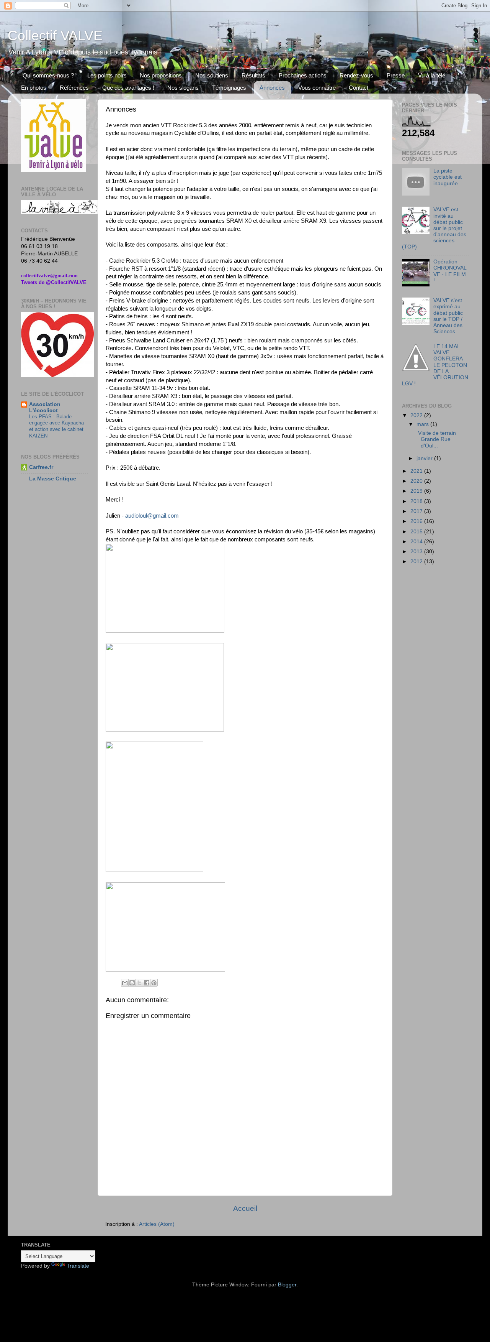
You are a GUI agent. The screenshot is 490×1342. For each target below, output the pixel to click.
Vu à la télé (431, 75)
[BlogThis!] (132, 983)
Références (74, 87)
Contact (358, 87)
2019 (417, 491)
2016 (417, 521)
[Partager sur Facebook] (146, 983)
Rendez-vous (356, 75)
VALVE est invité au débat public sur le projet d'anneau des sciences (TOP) (434, 228)
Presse (396, 75)
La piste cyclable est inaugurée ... (448, 177)
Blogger (287, 1285)
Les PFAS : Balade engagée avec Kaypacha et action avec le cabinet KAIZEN (56, 426)
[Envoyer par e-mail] (125, 983)
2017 (417, 511)
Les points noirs (107, 75)
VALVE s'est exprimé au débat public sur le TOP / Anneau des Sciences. (448, 316)
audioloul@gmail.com (152, 516)
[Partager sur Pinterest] (154, 983)
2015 (417, 531)
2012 (417, 561)
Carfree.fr (41, 467)
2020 (417, 481)
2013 (417, 551)
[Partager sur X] (139, 983)
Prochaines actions (303, 75)
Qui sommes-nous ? (48, 75)
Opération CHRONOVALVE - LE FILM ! (450, 271)
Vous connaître (317, 87)
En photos (33, 87)
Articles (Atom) (157, 1224)
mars (423, 424)
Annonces (272, 87)
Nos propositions (161, 75)
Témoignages (229, 87)
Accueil (245, 1208)
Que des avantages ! (128, 87)
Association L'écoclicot (44, 407)
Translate (78, 1266)
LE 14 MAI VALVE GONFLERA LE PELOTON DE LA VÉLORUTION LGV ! (435, 365)
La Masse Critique (52, 479)
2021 (417, 471)
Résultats (253, 75)
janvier (425, 458)
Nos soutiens (211, 75)
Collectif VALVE (55, 35)
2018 (417, 501)
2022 (417, 415)
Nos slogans (183, 87)
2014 (417, 541)
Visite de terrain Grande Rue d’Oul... (435, 439)
